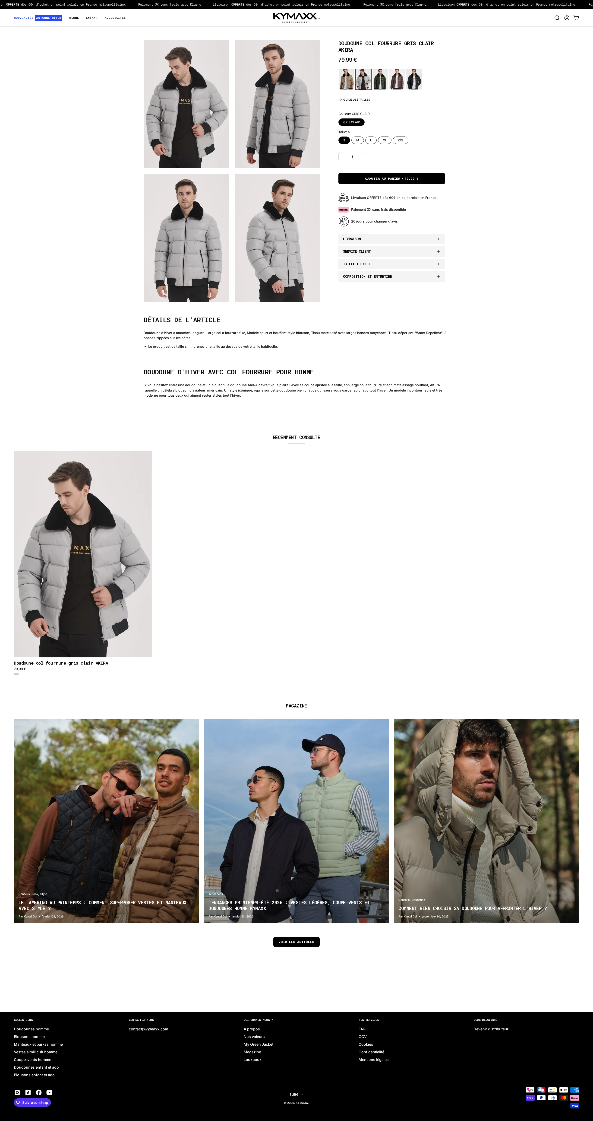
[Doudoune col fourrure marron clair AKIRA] (397, 79)
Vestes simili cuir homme (35, 1052)
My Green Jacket (258, 1044)
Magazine (252, 1052)
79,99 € (20, 669)
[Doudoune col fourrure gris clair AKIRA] (363, 79)
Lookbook (253, 1059)
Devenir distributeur (490, 1029)
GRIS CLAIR (351, 122)
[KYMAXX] (296, 18)
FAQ (362, 1029)
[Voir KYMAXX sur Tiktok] (28, 1092)
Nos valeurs (254, 1037)
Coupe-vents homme (32, 1059)
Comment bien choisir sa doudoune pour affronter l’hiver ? (472, 908)
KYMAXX (302, 1103)
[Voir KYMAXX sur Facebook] (38, 1092)
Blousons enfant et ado (34, 1075)
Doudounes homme (31, 1029)
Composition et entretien (367, 276)
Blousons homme (29, 1037)
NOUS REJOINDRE (485, 1020)
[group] (296, 563)
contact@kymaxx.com (148, 1029)
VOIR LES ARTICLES (296, 942)
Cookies (366, 1044)
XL (385, 140)
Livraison (352, 239)
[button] (557, 18)
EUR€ (294, 1094)
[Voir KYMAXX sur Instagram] (17, 1092)
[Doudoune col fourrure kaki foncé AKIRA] (380, 79)
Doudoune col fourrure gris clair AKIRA (61, 663)
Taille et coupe (358, 264)
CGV (363, 1037)
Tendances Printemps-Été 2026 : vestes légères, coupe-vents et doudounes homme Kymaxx (289, 905)
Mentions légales (374, 1059)
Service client (357, 251)
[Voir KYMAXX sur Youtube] (49, 1092)
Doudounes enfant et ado (36, 1067)
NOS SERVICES (369, 1020)
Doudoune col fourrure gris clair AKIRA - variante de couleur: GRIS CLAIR (16, 674)
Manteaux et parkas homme (38, 1044)
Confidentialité (371, 1052)
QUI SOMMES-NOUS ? (258, 1020)
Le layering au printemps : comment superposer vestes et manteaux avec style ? (102, 905)
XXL (401, 140)
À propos (252, 1029)
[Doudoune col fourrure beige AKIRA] (346, 79)
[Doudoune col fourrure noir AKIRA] (414, 79)
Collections (23, 1020)
